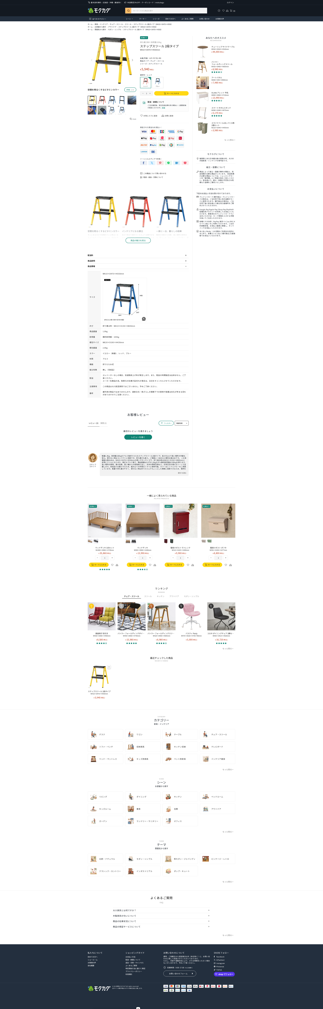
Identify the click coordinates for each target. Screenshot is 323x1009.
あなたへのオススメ (216, 37)
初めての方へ (93, 957)
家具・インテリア (101, 24)
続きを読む (182, 473)
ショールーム (93, 960)
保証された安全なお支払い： (151, 127)
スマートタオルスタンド (221, 109)
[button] (101, 643)
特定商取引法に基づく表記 (135, 968)
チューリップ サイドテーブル (223, 48)
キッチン (160, 596)
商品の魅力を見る (138, 240)
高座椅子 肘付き (101, 634)
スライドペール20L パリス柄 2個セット (222, 125)
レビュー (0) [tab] (93, 423)
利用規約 (129, 974)
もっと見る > (229, 140)
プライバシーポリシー (134, 971)
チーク (90, 541)
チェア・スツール (116, 24)
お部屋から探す (100, 27)
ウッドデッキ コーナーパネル (218, 549)
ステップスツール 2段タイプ (99, 692)
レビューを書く (138, 437)
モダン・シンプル (114, 30)
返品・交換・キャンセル (135, 963)
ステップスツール (155, 64)
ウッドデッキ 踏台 (142, 549)
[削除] (109, 667)
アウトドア (112, 27)
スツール (128, 24)
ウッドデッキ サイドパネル (180, 549)
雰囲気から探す (100, 30)
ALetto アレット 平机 (220, 94)
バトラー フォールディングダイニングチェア (132, 634)
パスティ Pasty (191, 634)
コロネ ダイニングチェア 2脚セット (221, 634)
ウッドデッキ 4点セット (104, 549)
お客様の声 (92, 963)
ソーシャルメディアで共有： (151, 159)
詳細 (163, 108)
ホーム (90, 24)
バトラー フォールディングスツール (222, 64)
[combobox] (166, 11)
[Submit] (128, 10)
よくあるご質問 (131, 965)
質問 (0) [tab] (103, 423)
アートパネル (219, 78)
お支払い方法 (130, 957)
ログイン (230, 2)
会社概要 (91, 965)
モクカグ (99, 10)
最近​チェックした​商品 (161, 657)
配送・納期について (133, 960)
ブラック (95, 541)
